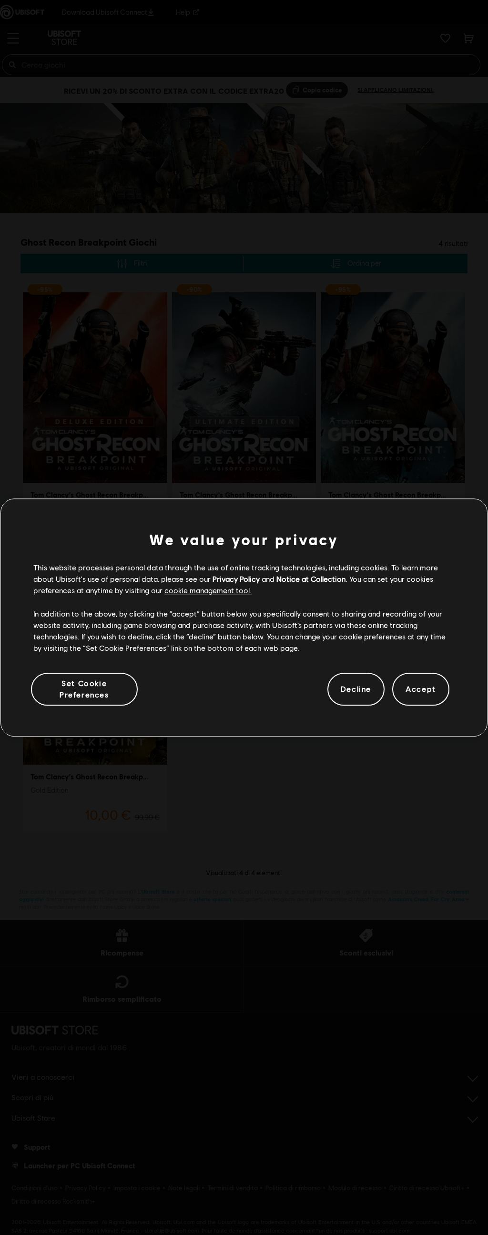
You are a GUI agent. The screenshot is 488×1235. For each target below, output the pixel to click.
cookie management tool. (208, 590)
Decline (356, 689)
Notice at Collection (311, 578)
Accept (421, 689)
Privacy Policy (236, 578)
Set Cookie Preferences (84, 688)
